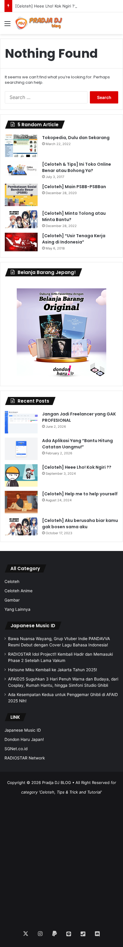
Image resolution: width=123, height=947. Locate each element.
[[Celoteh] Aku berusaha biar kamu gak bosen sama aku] (21, 526)
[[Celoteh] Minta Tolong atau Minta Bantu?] (21, 219)
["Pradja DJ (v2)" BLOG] (39, 23)
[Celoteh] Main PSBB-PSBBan (74, 187)
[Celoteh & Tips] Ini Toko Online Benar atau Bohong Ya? (76, 167)
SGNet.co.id (15, 748)
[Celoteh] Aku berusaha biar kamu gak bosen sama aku (80, 523)
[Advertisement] (61, 858)
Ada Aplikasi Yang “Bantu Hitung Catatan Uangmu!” (77, 444)
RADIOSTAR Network (24, 758)
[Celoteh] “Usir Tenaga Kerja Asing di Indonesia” (73, 239)
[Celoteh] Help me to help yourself (80, 494)
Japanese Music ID (32, 625)
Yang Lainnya (17, 609)
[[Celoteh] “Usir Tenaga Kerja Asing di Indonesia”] (21, 242)
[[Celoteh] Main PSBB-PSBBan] (21, 195)
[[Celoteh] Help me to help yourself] (21, 502)
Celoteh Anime (18, 590)
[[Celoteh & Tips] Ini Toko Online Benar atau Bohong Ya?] (21, 168)
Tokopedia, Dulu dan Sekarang (76, 138)
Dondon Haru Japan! (24, 739)
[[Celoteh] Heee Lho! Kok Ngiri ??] (21, 475)
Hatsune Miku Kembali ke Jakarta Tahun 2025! (52, 669)
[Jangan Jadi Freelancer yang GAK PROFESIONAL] (21, 422)
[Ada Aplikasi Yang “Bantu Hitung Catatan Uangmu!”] (21, 449)
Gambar (12, 600)
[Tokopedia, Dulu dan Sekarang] (21, 146)
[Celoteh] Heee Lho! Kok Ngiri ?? (45, 6)
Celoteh (11, 581)
